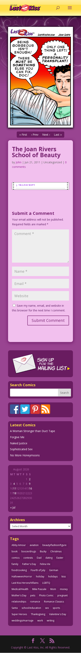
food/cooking (19, 570)
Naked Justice (18, 443)
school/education (31, 608)
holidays (53, 576)
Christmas (56, 551)
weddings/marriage (22, 620)
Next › (46, 134)
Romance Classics (54, 601)
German (53, 570)
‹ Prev (34, 134)
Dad (39, 557)
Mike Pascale (39, 589)
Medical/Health (20, 589)
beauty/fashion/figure (54, 545)
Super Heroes (19, 614)
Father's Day (29, 564)
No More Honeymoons (25, 455)
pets (32, 595)
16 (30, 488)
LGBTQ (46, 582)
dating (48, 557)
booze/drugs (28, 551)
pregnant (62, 595)
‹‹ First (23, 134)
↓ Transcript (25, 184)
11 (14, 488)
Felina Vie (45, 564)
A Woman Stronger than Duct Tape (32, 431)
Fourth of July (38, 570)
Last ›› (58, 134)
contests (28, 557)
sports (56, 608)
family (15, 564)
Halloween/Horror (22, 576)
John (18, 162)
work (40, 620)
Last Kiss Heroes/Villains (25, 582)
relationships (19, 601)
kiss (64, 576)
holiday (40, 576)
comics (15, 557)
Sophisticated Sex (21, 449)
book (14, 551)
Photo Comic (46, 595)
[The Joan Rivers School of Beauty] (40, 77)
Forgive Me (17, 437)
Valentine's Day (57, 614)
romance (35, 601)
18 (14, 493)
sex (47, 608)
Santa (15, 608)
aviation (34, 545)
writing (50, 620)
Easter (59, 557)
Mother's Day (19, 595)
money (64, 589)
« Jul (12, 507)
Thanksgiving (38, 614)
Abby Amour (19, 545)
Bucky (43, 551)
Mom (53, 589)
